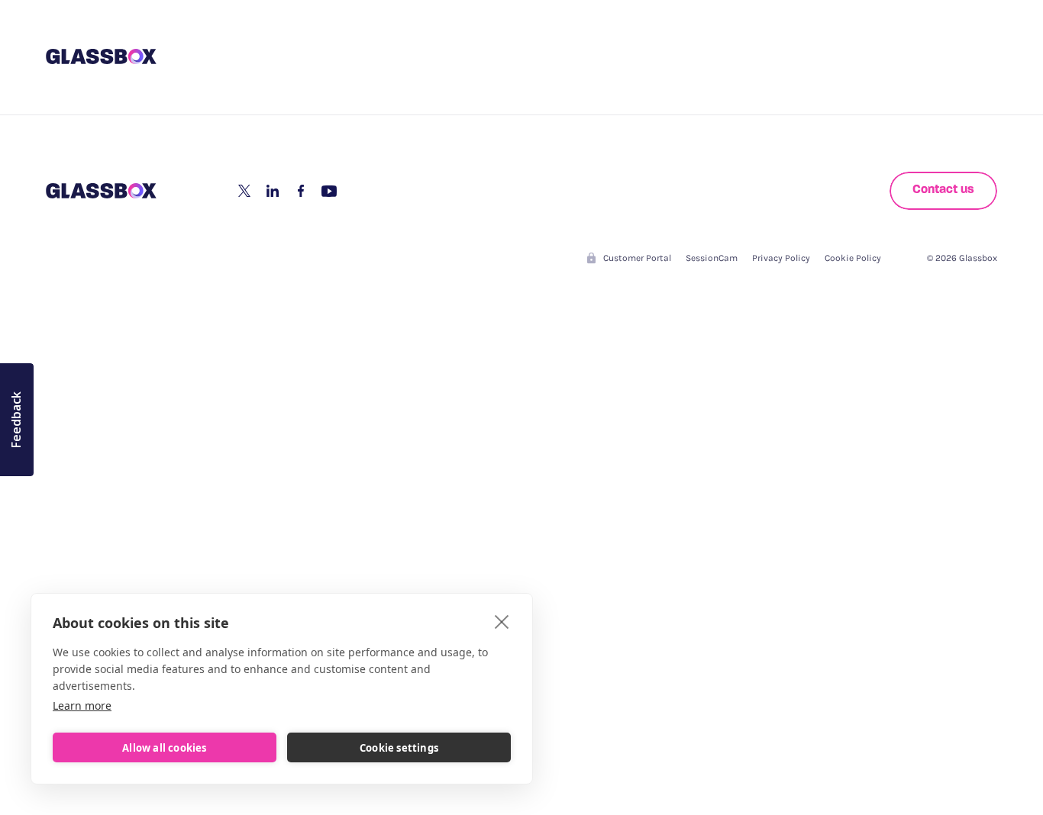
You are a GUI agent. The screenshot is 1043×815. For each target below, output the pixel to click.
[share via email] (329, 191)
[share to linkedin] (272, 191)
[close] (502, 621)
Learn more (82, 705)
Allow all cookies (164, 748)
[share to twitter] (244, 191)
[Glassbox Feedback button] (17, 419)
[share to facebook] (300, 191)
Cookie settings (399, 748)
